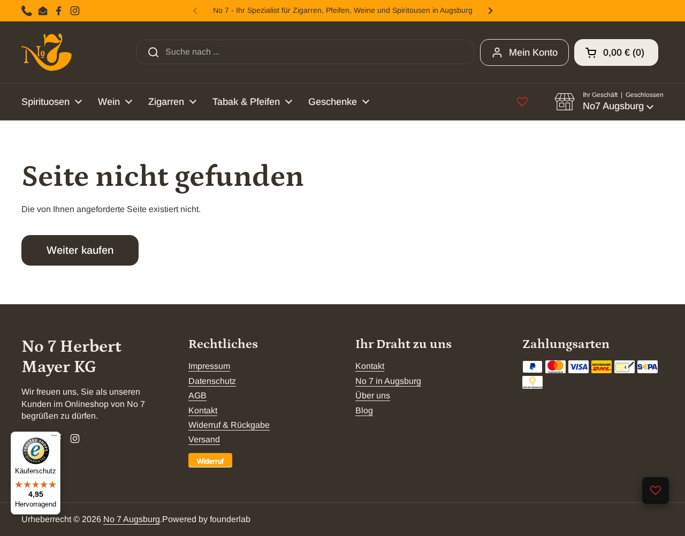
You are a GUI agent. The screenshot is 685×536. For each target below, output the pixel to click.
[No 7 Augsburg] (46, 52)
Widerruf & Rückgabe (229, 424)
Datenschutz (212, 381)
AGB (197, 395)
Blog (364, 410)
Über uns (372, 395)
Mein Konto (533, 52)
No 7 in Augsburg (388, 381)
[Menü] (54, 438)
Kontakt (202, 410)
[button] (616, 52)
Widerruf (210, 461)
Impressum (209, 366)
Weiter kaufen (80, 250)
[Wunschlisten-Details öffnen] (655, 490)
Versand (204, 439)
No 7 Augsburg (131, 519)
